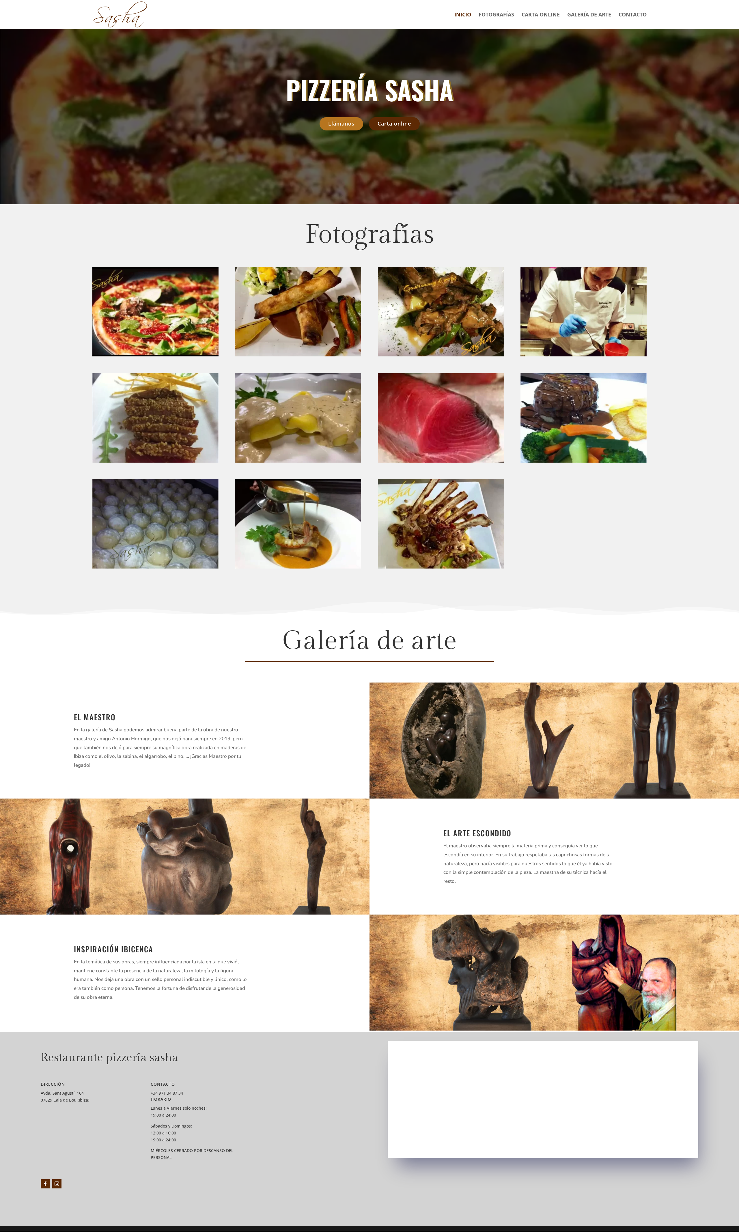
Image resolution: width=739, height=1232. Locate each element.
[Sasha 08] (155, 461)
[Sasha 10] (441, 355)
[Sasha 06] (441, 461)
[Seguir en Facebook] (45, 1183)
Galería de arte (589, 15)
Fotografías (496, 15)
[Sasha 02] (441, 567)
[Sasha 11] (298, 355)
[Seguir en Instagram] (56, 1183)
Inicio (462, 15)
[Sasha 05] (583, 461)
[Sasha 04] (155, 567)
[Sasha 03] (298, 567)
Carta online (541, 15)
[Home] (155, 355)
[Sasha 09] (583, 355)
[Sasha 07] (298, 461)
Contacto (633, 15)
